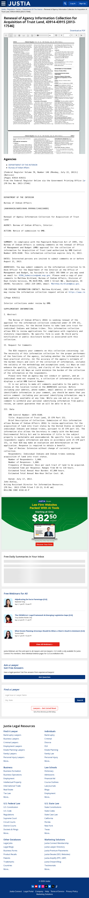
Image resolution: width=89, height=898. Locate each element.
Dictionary (48, 771)
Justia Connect (16, 891)
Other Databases (12, 839)
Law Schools (50, 767)
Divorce (47, 742)
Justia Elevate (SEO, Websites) (57, 854)
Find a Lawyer (11, 689)
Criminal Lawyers (10, 742)
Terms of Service (57, 891)
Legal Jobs (8, 843)
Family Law (49, 753)
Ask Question (44, 677)
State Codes (49, 811)
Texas (47, 829)
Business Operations (12, 774)
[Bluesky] (49, 886)
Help (47, 891)
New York (48, 825)
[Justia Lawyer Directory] (56, 886)
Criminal (48, 738)
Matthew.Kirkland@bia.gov (65, 284)
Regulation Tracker (14, 9)
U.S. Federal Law (11, 803)
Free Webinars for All (16, 593)
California (48, 818)
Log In (72, 3)
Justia (3, 9)
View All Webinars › (44, 644)
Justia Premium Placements (56, 850)
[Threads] (46, 886)
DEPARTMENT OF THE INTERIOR (22, 165)
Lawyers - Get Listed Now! (44, 708)
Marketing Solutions (54, 839)
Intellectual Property (12, 782)
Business (7, 767)
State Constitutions (52, 807)
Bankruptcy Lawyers (12, 735)
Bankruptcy (49, 735)
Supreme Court (10, 818)
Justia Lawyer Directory (54, 847)
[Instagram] (42, 886)
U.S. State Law (51, 803)
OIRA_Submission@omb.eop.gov (34, 275)
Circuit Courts (9, 822)
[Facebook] (39, 886)
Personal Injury (51, 757)
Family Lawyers (10, 753)
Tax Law (7, 793)
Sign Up (82, 3)
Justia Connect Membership (56, 843)
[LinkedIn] (32, 886)
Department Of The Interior (33, 9)
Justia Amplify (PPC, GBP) (55, 858)
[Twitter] (53, 886)
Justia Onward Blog (52, 861)
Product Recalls (10, 854)
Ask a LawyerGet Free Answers (13, 666)
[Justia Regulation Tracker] (19, 3)
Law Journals (50, 786)
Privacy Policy (72, 891)
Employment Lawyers (12, 746)
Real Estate (8, 789)
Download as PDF (77, 30)
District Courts (9, 825)
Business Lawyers (11, 738)
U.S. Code (7, 811)
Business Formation (12, 771)
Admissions (49, 774)
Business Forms (10, 850)
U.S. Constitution (10, 807)
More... (6, 761)
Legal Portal (28, 891)
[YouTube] (36, 886)
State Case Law (51, 814)
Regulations (8, 814)
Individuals (50, 731)
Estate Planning (51, 750)
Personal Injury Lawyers (13, 757)
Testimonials (50, 865)
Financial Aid (49, 778)
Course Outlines (51, 782)
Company (39, 891)
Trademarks (8, 861)
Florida (47, 822)
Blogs (46, 789)
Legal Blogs (8, 847)
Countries (7, 865)
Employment (8, 778)
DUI (46, 746)
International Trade (12, 786)
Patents (6, 858)
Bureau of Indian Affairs (18, 167)
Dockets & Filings (10, 829)
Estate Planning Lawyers (14, 750)
